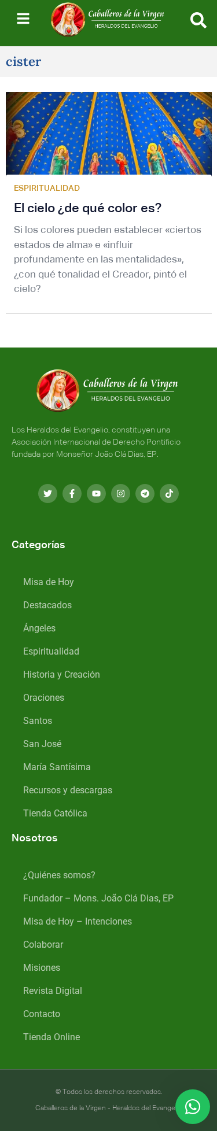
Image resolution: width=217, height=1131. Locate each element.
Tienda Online (51, 1037)
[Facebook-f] (72, 493)
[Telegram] (145, 493)
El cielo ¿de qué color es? (87, 208)
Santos (37, 720)
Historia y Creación (61, 674)
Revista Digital (52, 990)
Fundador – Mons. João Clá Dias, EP (98, 898)
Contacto (41, 1013)
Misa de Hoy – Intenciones (77, 921)
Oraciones (43, 697)
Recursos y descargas (67, 790)
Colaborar (43, 944)
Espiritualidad (51, 651)
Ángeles (39, 628)
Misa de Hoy (48, 581)
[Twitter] (47, 493)
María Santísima (57, 767)
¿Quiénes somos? (59, 875)
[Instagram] (120, 493)
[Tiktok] (169, 493)
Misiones (41, 967)
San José (42, 743)
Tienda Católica (55, 813)
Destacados (47, 605)
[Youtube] (96, 493)
